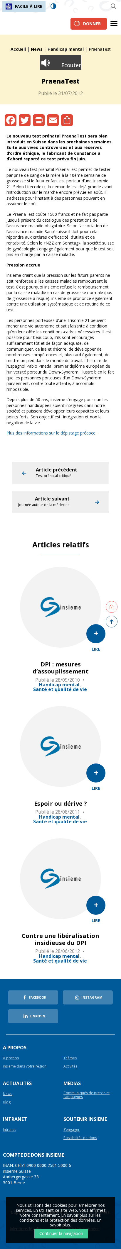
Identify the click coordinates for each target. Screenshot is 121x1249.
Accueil (18, 49)
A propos (11, 1058)
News (37, 49)
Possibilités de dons (80, 1138)
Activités (70, 1066)
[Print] (39, 120)
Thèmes (70, 1058)
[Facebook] (11, 120)
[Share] (67, 120)
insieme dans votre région (24, 1066)
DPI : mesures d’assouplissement (61, 668)
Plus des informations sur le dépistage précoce (50, 433)
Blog (7, 1102)
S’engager (71, 1130)
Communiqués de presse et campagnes (86, 1095)
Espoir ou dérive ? (60, 803)
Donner (92, 23)
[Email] (53, 120)
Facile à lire (28, 6)
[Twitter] (25, 120)
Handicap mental (66, 49)
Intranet (9, 1130)
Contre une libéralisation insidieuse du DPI (60, 939)
